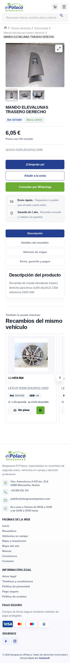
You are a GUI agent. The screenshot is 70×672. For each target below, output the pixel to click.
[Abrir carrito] (54, 6)
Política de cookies (14, 596)
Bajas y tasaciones (14, 540)
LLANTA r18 (16, 377)
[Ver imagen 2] (25, 95)
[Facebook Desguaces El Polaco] (5, 641)
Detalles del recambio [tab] (35, 242)
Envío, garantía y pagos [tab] (35, 261)
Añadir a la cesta (35, 175)
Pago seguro (10, 591)
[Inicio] (5, 28)
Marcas (6, 550)
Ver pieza (23, 410)
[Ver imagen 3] (38, 95)
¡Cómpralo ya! (35, 164)
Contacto (8, 561)
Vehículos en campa (15, 535)
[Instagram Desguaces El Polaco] (14, 641)
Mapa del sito (10, 545)
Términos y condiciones (17, 581)
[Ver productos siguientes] (60, 377)
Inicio (5, 525)
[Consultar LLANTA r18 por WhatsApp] (40, 410)
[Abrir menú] (64, 6)
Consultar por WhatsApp (35, 186)
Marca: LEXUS (34, 120)
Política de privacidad (16, 586)
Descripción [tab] (35, 233)
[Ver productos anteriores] (10, 377)
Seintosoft (44, 658)
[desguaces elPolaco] (20, 7)
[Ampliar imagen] (59, 48)
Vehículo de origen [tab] (35, 251)
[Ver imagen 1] (12, 95)
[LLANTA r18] (31, 355)
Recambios (9, 530)
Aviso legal (9, 576)
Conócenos (9, 556)
